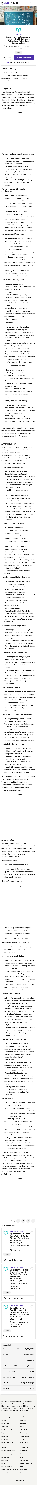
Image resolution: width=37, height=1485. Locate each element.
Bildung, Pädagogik (16, 1231)
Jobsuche (23, 1423)
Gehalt (22, 1439)
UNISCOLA (18, 34)
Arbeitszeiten (24, 1442)
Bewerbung (23, 1433)
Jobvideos (4, 1436)
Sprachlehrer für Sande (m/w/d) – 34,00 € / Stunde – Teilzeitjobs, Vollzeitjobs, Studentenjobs (20, 1238)
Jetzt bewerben (25, 58)
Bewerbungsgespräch (8, 1450)
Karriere (3, 1463)
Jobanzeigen (5, 1426)
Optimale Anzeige (6, 1454)
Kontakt (22, 1473)
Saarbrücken (29, 1354)
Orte (21, 1457)
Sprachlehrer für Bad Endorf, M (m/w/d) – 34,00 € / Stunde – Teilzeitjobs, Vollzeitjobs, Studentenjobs (19, 1275)
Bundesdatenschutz (26, 1463)
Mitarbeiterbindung (7, 1466)
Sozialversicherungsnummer (10, 1469)
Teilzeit (19, 52)
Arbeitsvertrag (24, 1436)
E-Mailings (4, 1439)
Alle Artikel (4, 1473)
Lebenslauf (23, 1430)
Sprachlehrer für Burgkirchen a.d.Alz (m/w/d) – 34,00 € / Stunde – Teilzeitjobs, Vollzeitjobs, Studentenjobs (20, 1313)
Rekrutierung (5, 1457)
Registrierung (24, 1450)
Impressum (23, 1469)
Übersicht (4, 1420)
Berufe (22, 1426)
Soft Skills (4, 1460)
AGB (21, 1466)
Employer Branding (7, 1433)
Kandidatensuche (6, 1423)
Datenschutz (24, 1460)
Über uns (22, 1454)
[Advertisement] (18, 132)
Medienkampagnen (7, 1442)
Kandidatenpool (6, 1430)
